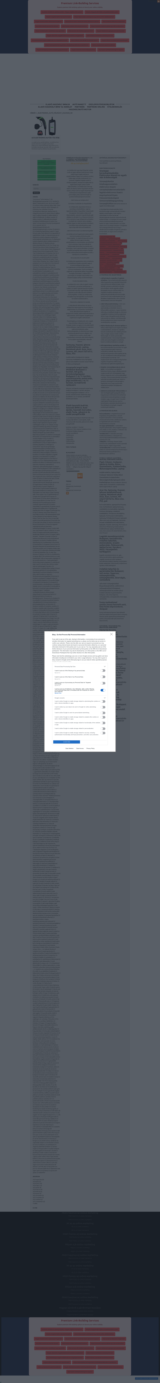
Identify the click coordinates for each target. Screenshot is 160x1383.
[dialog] (80, 691)
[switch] (103, 670)
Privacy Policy (90, 748)
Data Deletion (70, 748)
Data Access (80, 748)
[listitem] (80, 666)
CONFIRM (66, 742)
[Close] (112, 635)
